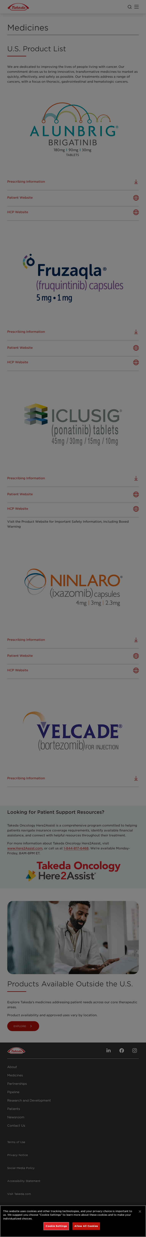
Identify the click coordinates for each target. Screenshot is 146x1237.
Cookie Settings (56, 1225)
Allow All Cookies (86, 1225)
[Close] (140, 1211)
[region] (73, 1221)
